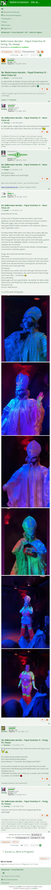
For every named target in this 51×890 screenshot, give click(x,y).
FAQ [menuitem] (4, 22)
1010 (14, 195)
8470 (14, 158)
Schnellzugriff (25, 8)
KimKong (4, 109)
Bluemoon (4, 731)
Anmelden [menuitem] (6, 25)
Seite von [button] (22, 55)
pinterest (13, 100)
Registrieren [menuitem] (7, 28)
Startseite (6, 32)
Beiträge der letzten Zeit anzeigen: (20, 834)
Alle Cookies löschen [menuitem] (10, 880)
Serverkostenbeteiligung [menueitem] (11, 15)
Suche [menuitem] (2, 36)
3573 (15, 109)
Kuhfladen (25, 47)
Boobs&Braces (16, 47)
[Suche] (38, 51)
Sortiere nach (10, 837)
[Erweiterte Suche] (42, 51)
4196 (16, 730)
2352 (14, 62)
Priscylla (3, 156)
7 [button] (35, 55)
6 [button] (33, 55)
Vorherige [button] (25, 55)
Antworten (8, 52)
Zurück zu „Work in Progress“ (19, 851)
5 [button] (31, 55)
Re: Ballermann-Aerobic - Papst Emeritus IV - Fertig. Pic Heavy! (24, 741)
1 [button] (27, 55)
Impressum (5, 883)
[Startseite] (4, 1)
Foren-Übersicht (17, 32)
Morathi (3, 64)
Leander (3, 197)
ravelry (3, 100)
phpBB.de (35, 888)
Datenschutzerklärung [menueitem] (11, 12)
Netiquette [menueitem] (7, 19)
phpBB (18, 887)
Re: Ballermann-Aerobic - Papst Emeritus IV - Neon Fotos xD (24, 74)
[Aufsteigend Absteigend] (35, 837)
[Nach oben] (49, 101)
